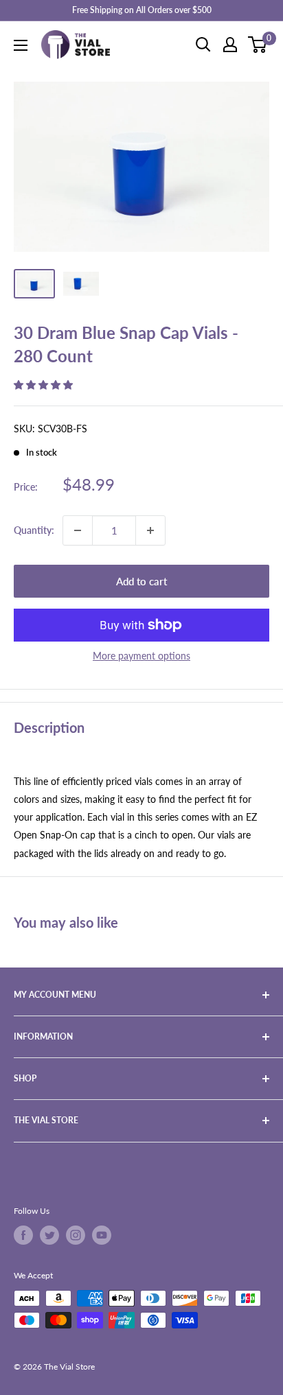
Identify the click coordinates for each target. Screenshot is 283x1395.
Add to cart (141, 581)
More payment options (141, 655)
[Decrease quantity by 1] (77, 530)
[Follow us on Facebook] (23, 1235)
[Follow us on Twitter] (49, 1235)
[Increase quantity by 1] (150, 530)
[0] (258, 44)
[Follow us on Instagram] (75, 1235)
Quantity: (34, 530)
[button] (45, 384)
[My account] (230, 44)
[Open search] (203, 44)
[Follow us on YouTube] (101, 1235)
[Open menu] (20, 45)
